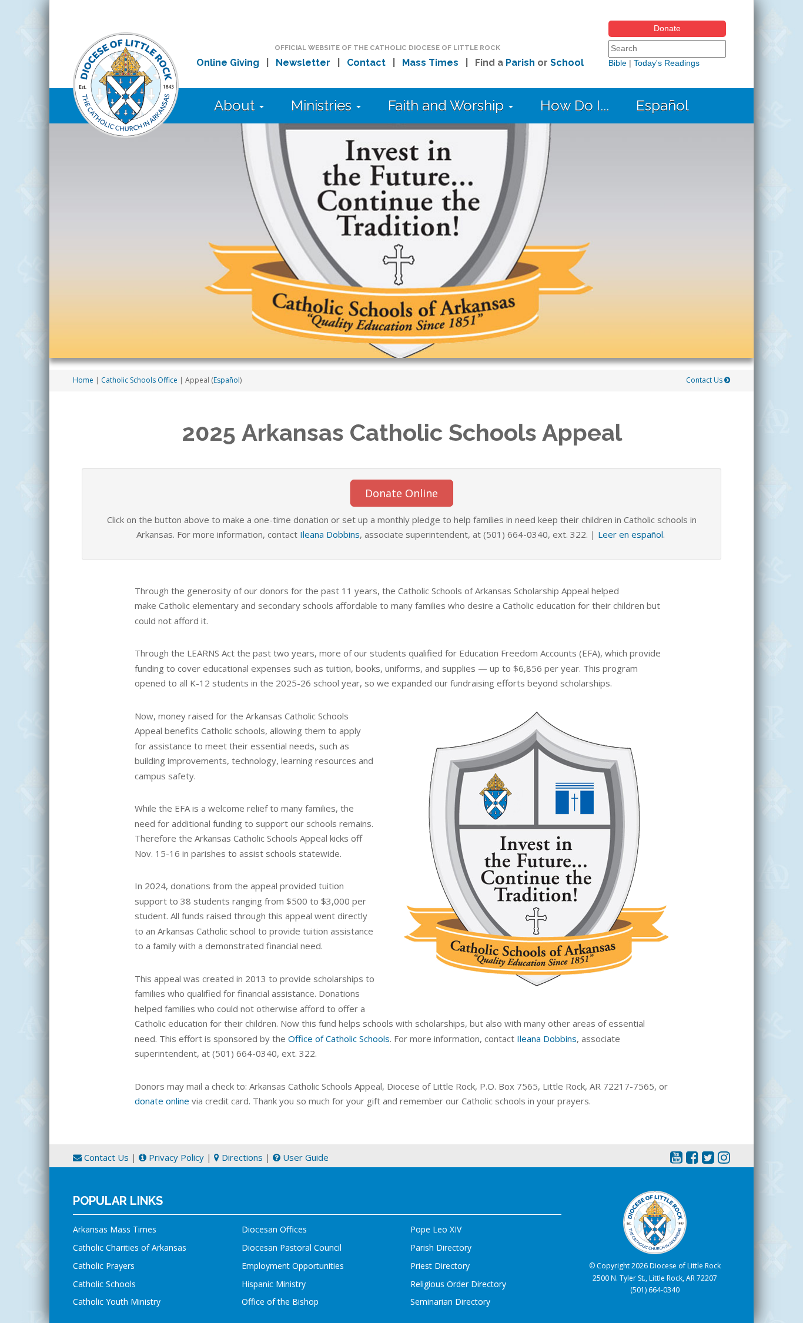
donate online (162, 1101)
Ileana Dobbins (330, 534)
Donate (667, 28)
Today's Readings (667, 63)
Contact (366, 62)
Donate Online (401, 493)
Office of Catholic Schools (339, 1038)
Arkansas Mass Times (114, 1229)
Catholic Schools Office (139, 380)
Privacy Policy (175, 1157)
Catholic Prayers (104, 1265)
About (236, 105)
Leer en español (630, 534)
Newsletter (303, 62)
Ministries (323, 105)
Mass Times (430, 62)
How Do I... (574, 105)
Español (662, 105)
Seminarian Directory (450, 1301)
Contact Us (705, 380)
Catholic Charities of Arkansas (129, 1247)
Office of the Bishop (280, 1301)
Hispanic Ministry (274, 1283)
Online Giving (227, 62)
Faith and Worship (447, 105)
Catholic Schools (104, 1283)
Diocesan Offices (274, 1229)
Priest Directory (440, 1265)
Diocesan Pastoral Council (292, 1247)
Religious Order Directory (458, 1283)
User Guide (304, 1157)
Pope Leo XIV (435, 1229)
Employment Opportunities (293, 1265)
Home (83, 380)
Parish (520, 62)
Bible (617, 63)
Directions (241, 1157)
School (567, 62)
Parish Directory (440, 1247)
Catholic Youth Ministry (116, 1301)
